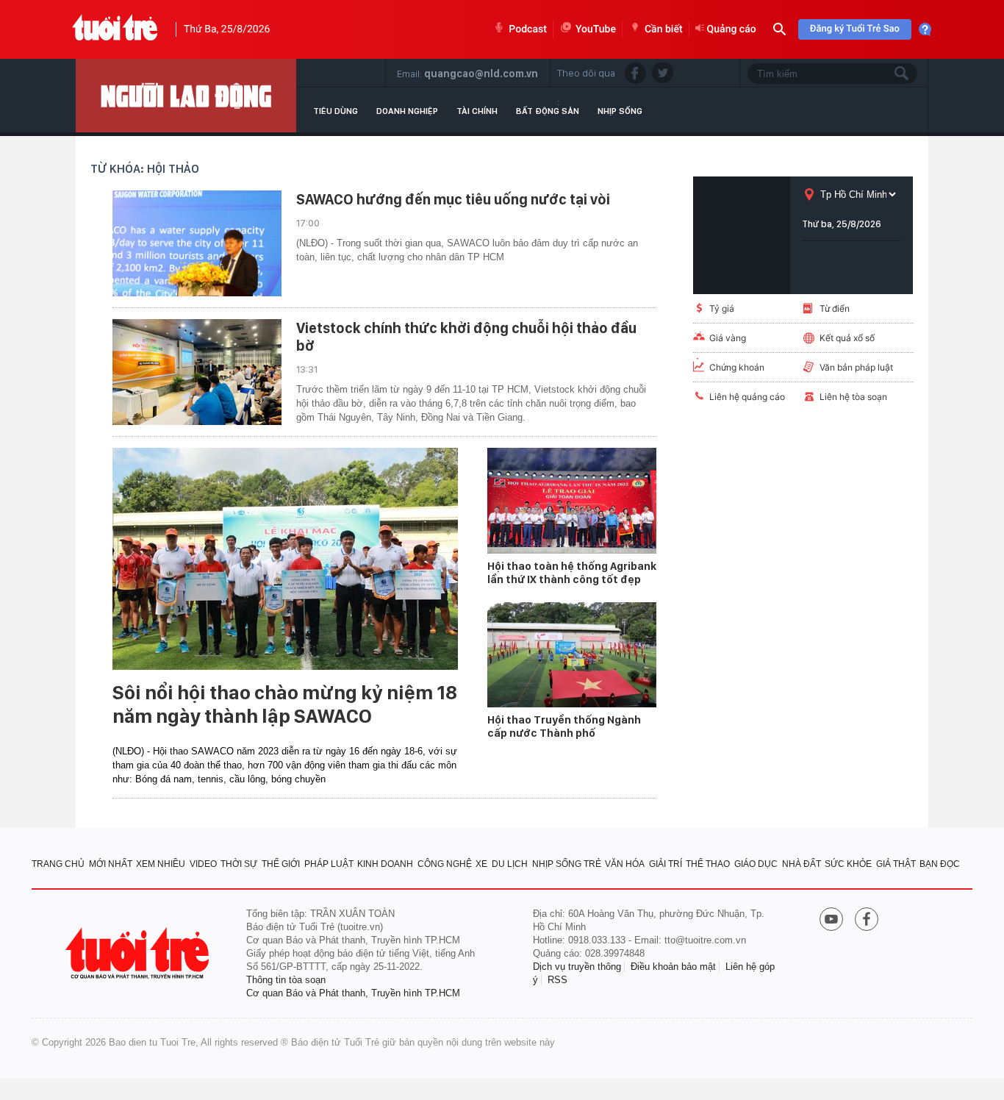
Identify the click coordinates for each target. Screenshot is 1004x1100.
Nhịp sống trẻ (566, 864)
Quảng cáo (731, 29)
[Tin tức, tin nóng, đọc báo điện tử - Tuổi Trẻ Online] (115, 29)
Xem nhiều (160, 864)
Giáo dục (756, 864)
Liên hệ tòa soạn (853, 396)
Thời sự (238, 864)
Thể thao (708, 864)
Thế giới (281, 864)
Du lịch (510, 864)
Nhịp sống (620, 111)
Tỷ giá (721, 308)
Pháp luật (329, 864)
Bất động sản (547, 111)
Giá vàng (727, 337)
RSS (557, 979)
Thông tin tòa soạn (286, 979)
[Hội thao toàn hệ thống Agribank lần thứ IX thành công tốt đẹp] (571, 501)
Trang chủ (58, 864)
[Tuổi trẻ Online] (138, 953)
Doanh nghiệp (407, 111)
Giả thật (896, 864)
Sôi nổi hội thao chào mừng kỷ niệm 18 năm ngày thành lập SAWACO (284, 704)
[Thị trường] (186, 95)
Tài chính (477, 111)
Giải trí (665, 864)
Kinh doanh (385, 864)
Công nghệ (444, 864)
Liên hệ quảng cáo (747, 396)
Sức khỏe (848, 864)
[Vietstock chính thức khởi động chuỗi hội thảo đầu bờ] (197, 372)
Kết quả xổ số (847, 337)
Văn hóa (625, 864)
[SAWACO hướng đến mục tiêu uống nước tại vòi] (197, 243)
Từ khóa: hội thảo (144, 169)
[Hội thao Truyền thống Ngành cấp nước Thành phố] (571, 655)
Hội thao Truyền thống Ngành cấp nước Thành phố (564, 726)
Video (203, 864)
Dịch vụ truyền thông (577, 966)
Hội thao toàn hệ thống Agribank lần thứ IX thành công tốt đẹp (571, 573)
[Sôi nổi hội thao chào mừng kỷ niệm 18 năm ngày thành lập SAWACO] (285, 559)
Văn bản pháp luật (856, 367)
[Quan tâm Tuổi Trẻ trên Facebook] (866, 920)
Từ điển (835, 308)
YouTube (595, 29)
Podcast (528, 29)
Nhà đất (801, 864)
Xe (481, 864)
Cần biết (664, 29)
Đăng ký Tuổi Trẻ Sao (855, 29)
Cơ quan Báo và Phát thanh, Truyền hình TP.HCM (353, 993)
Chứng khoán (736, 367)
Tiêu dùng (335, 111)
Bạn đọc (939, 864)
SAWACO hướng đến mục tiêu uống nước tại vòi (453, 199)
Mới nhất (110, 864)
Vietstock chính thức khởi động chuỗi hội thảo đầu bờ (466, 336)
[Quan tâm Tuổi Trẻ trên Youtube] (831, 920)
